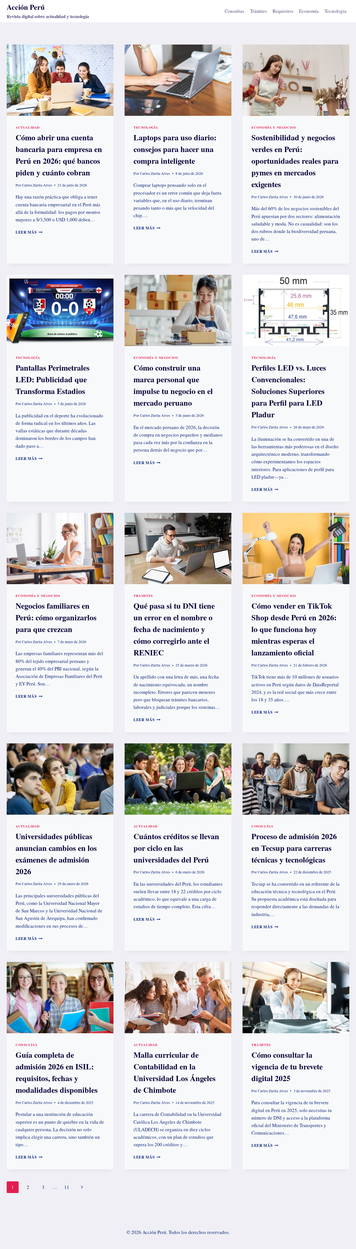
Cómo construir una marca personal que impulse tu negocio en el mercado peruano (173, 385)
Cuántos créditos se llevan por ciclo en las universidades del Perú (176, 848)
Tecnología (336, 11)
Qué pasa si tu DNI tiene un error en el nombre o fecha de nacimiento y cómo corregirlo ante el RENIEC (174, 629)
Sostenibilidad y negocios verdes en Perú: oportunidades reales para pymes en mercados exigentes (294, 161)
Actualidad (28, 127)
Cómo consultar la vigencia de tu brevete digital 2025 (287, 1066)
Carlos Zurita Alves (37, 185)
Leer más (29, 232)
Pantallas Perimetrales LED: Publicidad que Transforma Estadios (53, 379)
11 (66, 1187)
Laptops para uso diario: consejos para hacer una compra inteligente (175, 149)
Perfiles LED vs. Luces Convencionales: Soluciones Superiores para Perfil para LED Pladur (288, 391)
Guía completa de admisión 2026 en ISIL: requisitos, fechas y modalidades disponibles (57, 1072)
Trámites (258, 11)
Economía (309, 11)
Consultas (234, 11)
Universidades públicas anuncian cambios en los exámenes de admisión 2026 (56, 854)
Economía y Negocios (273, 127)
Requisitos (283, 11)
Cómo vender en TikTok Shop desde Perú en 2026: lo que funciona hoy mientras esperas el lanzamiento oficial (294, 629)
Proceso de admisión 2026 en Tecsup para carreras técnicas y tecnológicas (294, 848)
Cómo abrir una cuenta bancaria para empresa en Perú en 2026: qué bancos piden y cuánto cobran (59, 155)
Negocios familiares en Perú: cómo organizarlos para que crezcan (56, 617)
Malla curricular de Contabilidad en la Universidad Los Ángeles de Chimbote (175, 1072)
